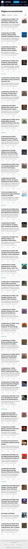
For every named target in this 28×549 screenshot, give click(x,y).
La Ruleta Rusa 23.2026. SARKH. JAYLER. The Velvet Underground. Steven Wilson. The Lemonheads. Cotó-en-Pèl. (10, 180)
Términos (22, 540)
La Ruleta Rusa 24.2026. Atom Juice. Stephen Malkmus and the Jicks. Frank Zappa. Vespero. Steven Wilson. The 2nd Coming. (10, 166)
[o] (24, 21)
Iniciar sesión (23, 2)
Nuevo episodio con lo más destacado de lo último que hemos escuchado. (10, 25)
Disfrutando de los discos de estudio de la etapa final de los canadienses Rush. (10, 516)
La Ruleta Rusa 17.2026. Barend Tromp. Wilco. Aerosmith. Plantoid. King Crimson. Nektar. (10, 283)
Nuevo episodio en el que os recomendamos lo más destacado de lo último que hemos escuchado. (10, 53)
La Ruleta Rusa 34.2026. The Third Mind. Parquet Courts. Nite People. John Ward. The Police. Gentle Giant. (9, 20)
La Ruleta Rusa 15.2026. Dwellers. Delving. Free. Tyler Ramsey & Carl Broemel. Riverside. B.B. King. (9, 311)
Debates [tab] (15, 15)
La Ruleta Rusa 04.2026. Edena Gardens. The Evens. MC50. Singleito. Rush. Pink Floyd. (10, 487)
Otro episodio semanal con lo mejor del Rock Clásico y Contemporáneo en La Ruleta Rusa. (10, 287)
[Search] (25, 15)
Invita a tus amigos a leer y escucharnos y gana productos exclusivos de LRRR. (10, 193)
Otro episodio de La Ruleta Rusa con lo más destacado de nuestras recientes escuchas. (10, 329)
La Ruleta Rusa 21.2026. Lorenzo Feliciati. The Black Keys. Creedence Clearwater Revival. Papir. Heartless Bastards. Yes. (9, 224)
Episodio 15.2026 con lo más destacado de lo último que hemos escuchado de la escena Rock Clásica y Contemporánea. (10, 315)
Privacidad (17, 540)
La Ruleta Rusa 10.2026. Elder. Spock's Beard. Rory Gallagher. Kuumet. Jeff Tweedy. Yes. (10, 383)
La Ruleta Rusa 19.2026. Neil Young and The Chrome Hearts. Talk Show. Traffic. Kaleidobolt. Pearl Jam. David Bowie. (10, 252)
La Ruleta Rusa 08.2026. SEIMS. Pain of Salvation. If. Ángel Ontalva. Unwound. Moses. (9, 414)
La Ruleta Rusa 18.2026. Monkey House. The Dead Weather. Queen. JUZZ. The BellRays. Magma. (9, 266)
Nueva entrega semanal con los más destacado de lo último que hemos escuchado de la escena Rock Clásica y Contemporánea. (10, 83)
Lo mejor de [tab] (9, 15)
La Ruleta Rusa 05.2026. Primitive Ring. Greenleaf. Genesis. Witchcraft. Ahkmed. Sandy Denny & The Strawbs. (10, 470)
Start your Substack (10, 544)
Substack (8, 547)
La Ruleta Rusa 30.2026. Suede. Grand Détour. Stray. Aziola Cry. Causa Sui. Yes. (10, 79)
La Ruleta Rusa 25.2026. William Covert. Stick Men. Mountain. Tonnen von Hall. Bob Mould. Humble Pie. (9, 152)
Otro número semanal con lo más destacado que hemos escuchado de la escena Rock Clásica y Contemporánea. (10, 156)
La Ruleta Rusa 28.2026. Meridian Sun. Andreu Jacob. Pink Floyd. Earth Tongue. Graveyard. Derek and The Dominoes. (9, 107)
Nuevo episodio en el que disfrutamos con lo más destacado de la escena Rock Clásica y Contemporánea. (10, 301)
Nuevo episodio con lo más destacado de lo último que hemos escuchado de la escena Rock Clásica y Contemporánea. (10, 111)
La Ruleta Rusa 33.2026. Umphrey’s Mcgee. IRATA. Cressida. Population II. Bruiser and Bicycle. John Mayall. (10, 34)
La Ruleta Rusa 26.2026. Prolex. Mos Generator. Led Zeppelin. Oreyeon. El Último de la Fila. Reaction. (10, 138)
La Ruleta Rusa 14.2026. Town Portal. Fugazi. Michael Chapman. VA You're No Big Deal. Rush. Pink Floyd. (10, 325)
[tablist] (9, 15)
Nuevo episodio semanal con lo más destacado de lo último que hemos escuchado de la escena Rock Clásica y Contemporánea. (10, 125)
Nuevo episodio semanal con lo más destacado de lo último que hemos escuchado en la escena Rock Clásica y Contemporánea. (10, 142)
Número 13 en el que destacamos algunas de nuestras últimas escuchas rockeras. (10, 346)
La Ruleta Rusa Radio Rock (11, 27)
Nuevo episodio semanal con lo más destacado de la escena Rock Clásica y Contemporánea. (10, 170)
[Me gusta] (2, 43)
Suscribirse (16, 2)
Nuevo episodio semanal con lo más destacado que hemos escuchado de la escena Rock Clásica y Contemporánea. (10, 229)
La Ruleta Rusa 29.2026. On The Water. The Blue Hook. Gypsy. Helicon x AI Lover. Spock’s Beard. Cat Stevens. (9, 93)
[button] (2, 4)
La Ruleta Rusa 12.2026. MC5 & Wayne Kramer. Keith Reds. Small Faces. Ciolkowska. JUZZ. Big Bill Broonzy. (10, 356)
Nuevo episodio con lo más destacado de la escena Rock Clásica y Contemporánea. (10, 243)
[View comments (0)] (8, 29)
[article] (14, 24)
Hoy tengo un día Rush (8, 513)
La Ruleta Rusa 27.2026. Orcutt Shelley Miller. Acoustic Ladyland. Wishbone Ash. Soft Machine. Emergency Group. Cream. (10, 121)
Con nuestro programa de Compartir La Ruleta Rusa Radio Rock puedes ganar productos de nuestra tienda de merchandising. (10, 198)
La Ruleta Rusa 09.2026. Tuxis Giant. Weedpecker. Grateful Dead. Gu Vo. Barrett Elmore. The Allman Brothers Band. (10, 397)
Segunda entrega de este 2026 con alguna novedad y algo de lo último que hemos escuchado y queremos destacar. (10, 529)
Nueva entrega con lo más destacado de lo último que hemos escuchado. (10, 97)
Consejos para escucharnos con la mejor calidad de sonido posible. (10, 442)
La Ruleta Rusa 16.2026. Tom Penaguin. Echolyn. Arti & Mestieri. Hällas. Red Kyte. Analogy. (10, 297)
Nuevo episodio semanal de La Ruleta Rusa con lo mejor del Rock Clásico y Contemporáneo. (10, 374)
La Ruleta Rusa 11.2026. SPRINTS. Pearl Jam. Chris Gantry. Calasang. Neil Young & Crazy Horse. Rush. (10, 370)
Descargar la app (19, 544)
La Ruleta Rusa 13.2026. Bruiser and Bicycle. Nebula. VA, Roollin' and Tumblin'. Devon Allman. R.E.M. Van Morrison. (9, 342)
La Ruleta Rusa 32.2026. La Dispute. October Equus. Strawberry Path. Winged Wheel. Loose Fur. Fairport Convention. (9, 48)
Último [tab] (3, 15)
